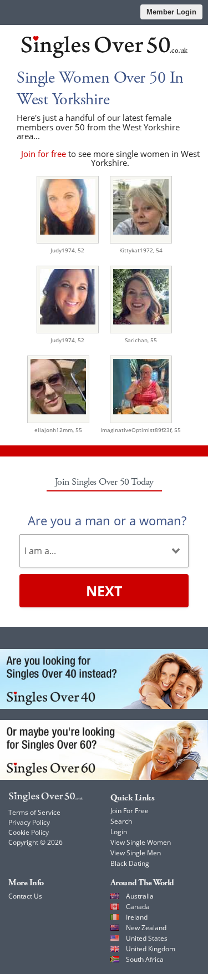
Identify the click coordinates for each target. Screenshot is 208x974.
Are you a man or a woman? (107, 520)
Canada (138, 906)
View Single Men (135, 853)
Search (121, 821)
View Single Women (140, 842)
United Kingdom (150, 948)
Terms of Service (34, 812)
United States (147, 938)
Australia (140, 896)
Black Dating (129, 863)
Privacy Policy (29, 822)
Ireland (137, 917)
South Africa (145, 959)
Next (104, 590)
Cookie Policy (28, 832)
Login (118, 831)
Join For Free (129, 810)
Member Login (171, 12)
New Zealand (146, 927)
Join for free (43, 153)
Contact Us (25, 896)
